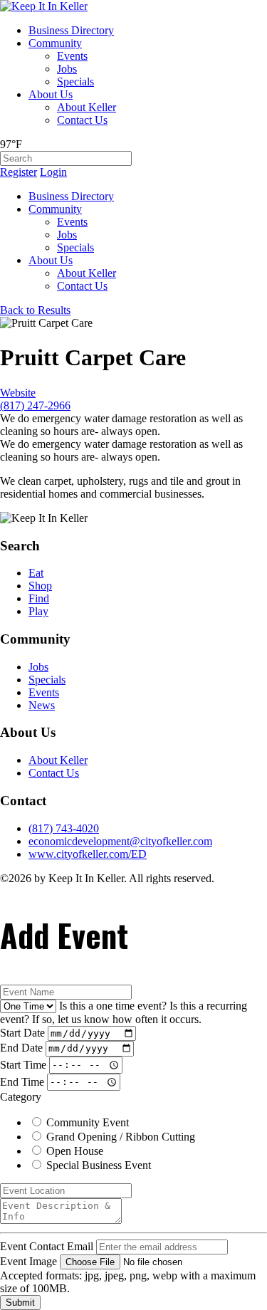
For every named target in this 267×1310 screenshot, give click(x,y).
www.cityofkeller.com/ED (87, 854)
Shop (40, 586)
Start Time (23, 1064)
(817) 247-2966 (35, 405)
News (41, 705)
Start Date (22, 1033)
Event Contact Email (46, 1246)
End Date (21, 1048)
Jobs (67, 69)
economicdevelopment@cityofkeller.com (120, 841)
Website (18, 393)
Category (20, 1097)
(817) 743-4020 (63, 828)
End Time (22, 1081)
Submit (20, 1302)
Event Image (28, 1261)
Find (38, 598)
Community (55, 43)
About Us (50, 94)
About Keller (86, 107)
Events (72, 56)
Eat (35, 573)
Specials (75, 81)
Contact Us (82, 120)
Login (53, 172)
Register (18, 172)
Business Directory (71, 30)
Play (38, 611)
